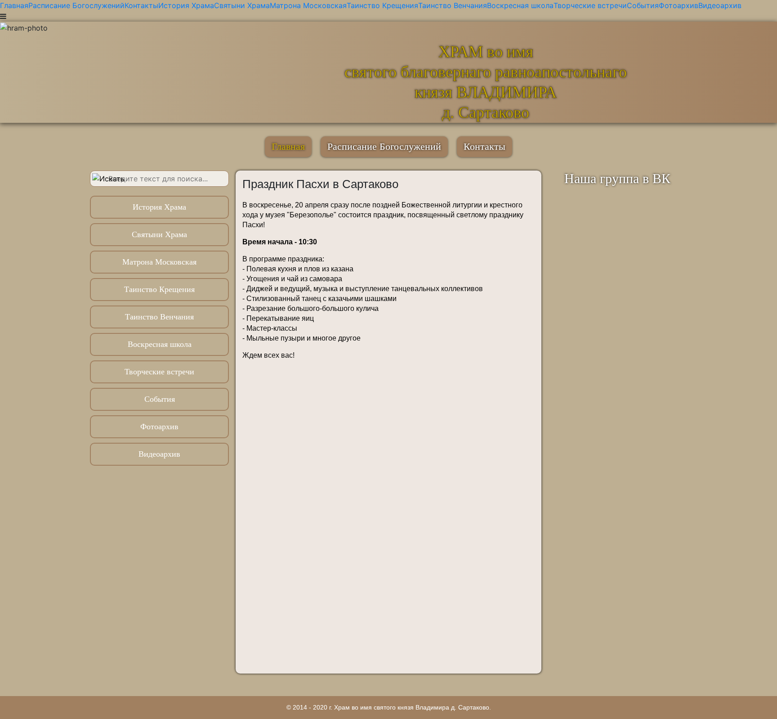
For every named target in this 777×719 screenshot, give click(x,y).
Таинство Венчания (452, 5)
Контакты (141, 5)
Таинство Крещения (382, 5)
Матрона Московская (308, 5)
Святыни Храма (242, 5)
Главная (14, 5)
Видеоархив (719, 5)
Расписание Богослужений (76, 5)
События (643, 5)
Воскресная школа (520, 5)
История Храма (186, 5)
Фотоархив (678, 5)
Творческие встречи (590, 5)
